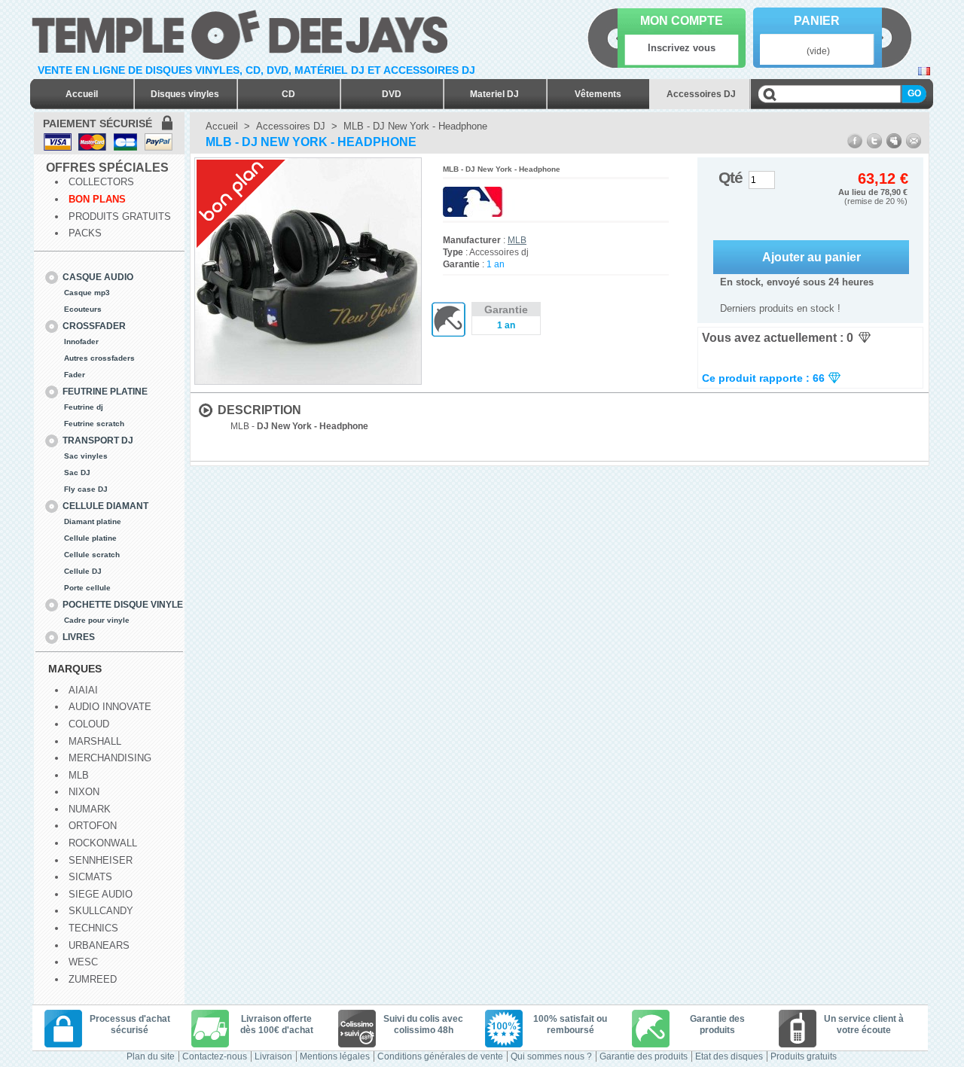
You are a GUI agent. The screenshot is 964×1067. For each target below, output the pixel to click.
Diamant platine (92, 521)
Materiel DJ (494, 94)
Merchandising (110, 758)
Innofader (81, 341)
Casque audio (98, 277)
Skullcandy (101, 910)
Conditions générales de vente (440, 1056)
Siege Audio (101, 894)
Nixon (84, 791)
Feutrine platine (105, 391)
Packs (85, 233)
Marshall (95, 741)
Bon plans (97, 199)
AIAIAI (83, 690)
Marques (75, 669)
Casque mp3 (87, 292)
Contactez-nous (214, 1056)
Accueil (82, 94)
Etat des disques (729, 1056)
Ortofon (93, 825)
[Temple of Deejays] (243, 32)
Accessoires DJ (701, 94)
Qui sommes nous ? (551, 1056)
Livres (79, 637)
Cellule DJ (83, 571)
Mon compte (681, 20)
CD (288, 94)
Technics (93, 928)
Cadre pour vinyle (97, 620)
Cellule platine (90, 538)
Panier (817, 20)
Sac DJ (77, 472)
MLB (79, 775)
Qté (730, 177)
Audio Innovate (110, 706)
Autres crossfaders (99, 358)
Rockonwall (103, 843)
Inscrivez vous (681, 47)
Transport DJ (98, 440)
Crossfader (94, 326)
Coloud (89, 724)
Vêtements (598, 94)
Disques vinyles (185, 94)
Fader (74, 374)
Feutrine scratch (94, 423)
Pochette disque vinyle (123, 604)
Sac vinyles (86, 456)
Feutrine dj (83, 407)
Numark (90, 809)
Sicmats (90, 877)
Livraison (273, 1056)
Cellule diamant (105, 506)
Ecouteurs (83, 309)
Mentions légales (335, 1056)
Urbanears (99, 945)
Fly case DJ (86, 489)
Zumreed (93, 979)
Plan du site (151, 1056)
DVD (391, 94)
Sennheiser (101, 860)
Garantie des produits (643, 1056)
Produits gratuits (120, 216)
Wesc (83, 962)
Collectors (101, 181)
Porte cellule (87, 588)
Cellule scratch (92, 554)
